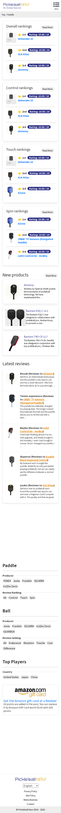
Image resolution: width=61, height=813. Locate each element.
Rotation (29, 643)
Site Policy (30, 795)
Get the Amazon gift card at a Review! (30, 701)
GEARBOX (9, 631)
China (34, 677)
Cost (50, 643)
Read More (48, 27)
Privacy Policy (30, 791)
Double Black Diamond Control (37, 458)
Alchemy (23, 69)
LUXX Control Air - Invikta (32, 255)
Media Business (30, 799)
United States (11, 677)
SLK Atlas (23, 54)
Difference (9, 648)
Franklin (27, 581)
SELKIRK (39, 581)
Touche (40, 643)
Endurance (15, 643)
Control (13, 597)
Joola (16, 581)
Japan (24, 677)
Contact (30, 803)
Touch (23, 597)
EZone (21, 193)
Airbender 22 (25, 38)
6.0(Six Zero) (10, 586)
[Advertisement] (31, 531)
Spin (32, 597)
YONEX (7, 581)
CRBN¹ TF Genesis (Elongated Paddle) (32, 401)
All (4, 597)
